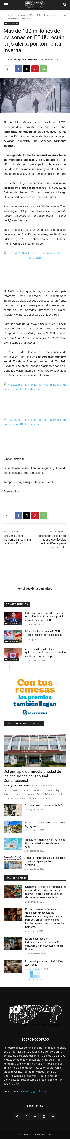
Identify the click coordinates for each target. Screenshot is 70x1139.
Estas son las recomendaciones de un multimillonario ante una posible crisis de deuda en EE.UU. (44, 617)
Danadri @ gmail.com (33, 1091)
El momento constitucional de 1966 (44, 805)
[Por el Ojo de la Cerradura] (6, 60)
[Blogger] (17, 1116)
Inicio (6, 15)
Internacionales (19, 15)
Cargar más (34, 978)
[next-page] (11, 667)
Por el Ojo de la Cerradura (24, 59)
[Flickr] (34, 1116)
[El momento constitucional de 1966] (13, 810)
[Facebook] (18, 68)
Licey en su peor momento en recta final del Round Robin (17, 539)
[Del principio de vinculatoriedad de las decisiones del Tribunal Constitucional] (35, 749)
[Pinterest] (35, 68)
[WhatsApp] (43, 68)
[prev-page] (6, 667)
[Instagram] (43, 1116)
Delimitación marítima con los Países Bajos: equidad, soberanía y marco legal (44, 843)
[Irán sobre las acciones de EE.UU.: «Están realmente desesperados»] (13, 636)
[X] (26, 68)
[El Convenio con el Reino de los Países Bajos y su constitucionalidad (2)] (13, 827)
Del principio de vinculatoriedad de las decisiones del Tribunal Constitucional (32, 776)
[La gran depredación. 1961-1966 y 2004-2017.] (13, 966)
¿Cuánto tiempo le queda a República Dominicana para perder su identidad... (45, 861)
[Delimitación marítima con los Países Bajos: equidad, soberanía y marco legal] (13, 844)
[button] (6, 5)
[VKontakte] (52, 1116)
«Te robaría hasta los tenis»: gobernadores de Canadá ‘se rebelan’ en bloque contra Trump (45, 653)
